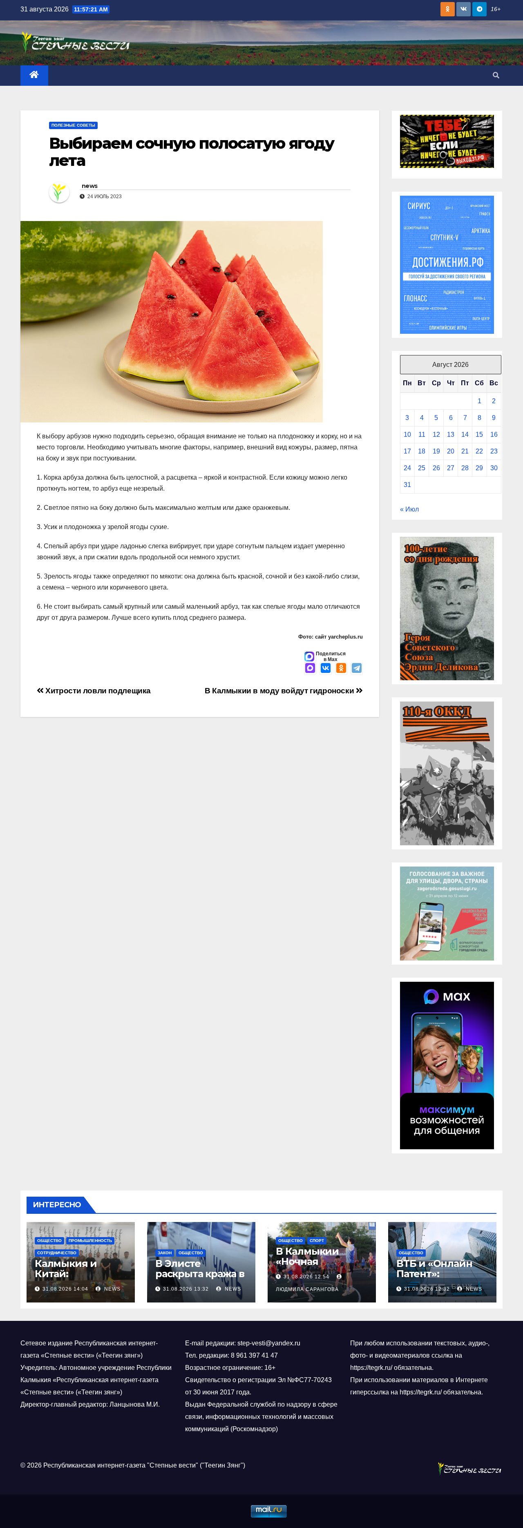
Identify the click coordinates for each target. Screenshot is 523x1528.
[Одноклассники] (341, 669)
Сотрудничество (56, 1253)
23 (494, 451)
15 (479, 434)
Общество (49, 1240)
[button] (496, 75)
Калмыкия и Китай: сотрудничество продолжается (76, 1279)
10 (407, 434)
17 (407, 451)
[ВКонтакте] (326, 669)
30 (494, 468)
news (89, 186)
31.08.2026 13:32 (186, 1289)
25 (421, 468)
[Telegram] (357, 669)
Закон (165, 1253)
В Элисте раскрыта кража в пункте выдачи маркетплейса (199, 1279)
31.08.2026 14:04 (65, 1289)
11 (421, 434)
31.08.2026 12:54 (306, 1277)
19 (436, 451)
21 (465, 451)
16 (494, 434)
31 (407, 484)
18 (421, 451)
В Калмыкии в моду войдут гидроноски (280, 690)
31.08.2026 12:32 (427, 1289)
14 (465, 434)
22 (479, 451)
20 (450, 451)
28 (465, 468)
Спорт (317, 1240)
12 (436, 434)
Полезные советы (73, 125)
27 (450, 468)
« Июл (409, 509)
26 (436, 468)
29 (479, 468)
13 (450, 434)
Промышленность (90, 1240)
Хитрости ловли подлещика (97, 690)
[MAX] (310, 669)
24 (407, 468)
